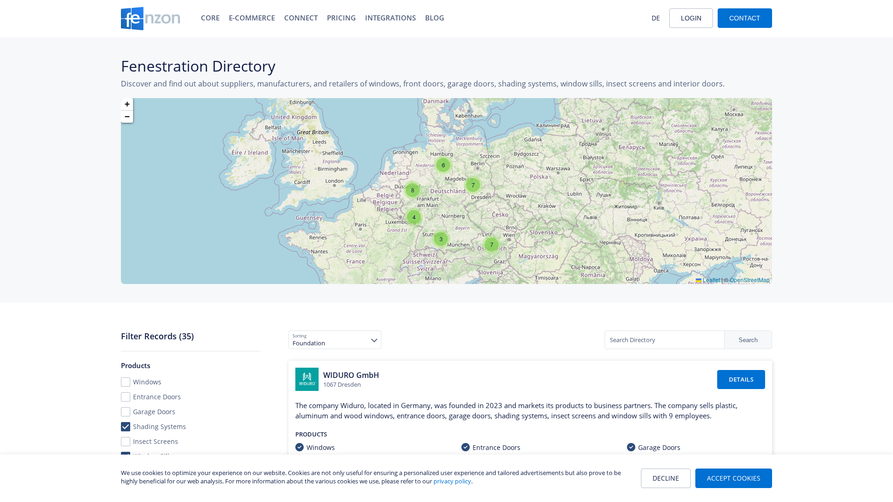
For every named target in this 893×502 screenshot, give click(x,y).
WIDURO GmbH (351, 375)
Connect (301, 17)
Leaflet (710, 280)
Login (691, 18)
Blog (434, 17)
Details (741, 379)
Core (210, 17)
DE (656, 17)
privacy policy (452, 481)
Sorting (300, 336)
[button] (414, 217)
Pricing (341, 17)
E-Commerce (252, 17)
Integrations (390, 17)
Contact (744, 18)
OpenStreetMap (750, 280)
